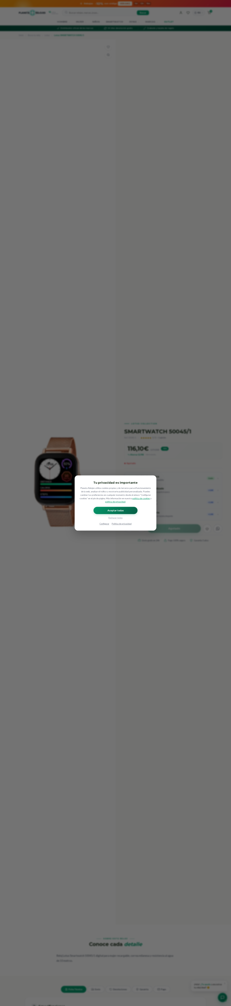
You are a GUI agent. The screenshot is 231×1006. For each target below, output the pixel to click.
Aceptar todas (115, 510)
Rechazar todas (115, 518)
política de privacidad (115, 502)
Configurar (104, 524)
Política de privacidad (122, 524)
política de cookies (141, 498)
